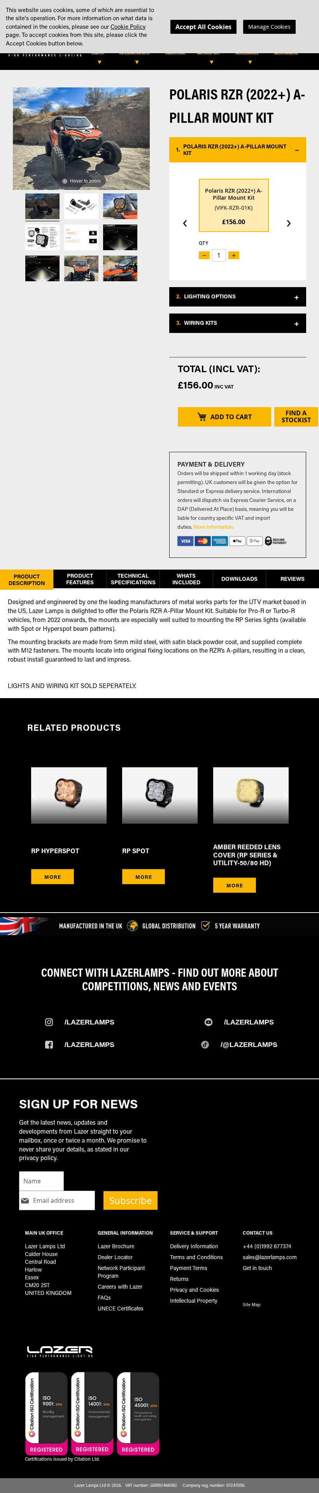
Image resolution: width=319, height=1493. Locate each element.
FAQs (104, 1297)
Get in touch (257, 1268)
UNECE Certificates (121, 1308)
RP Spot (135, 851)
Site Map (251, 1304)
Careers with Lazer (120, 1286)
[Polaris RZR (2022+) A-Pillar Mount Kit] (42, 207)
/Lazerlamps (89, 1022)
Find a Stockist (296, 416)
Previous (35, 791)
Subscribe (130, 1200)
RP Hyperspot (55, 851)
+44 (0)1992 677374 (267, 1246)
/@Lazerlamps (249, 1045)
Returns (179, 1278)
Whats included (186, 579)
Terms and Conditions (196, 1257)
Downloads (239, 578)
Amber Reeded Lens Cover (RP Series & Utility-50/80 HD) (246, 855)
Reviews (292, 578)
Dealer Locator (115, 1257)
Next (284, 791)
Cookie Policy (127, 26)
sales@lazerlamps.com (270, 1257)
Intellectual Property (193, 1300)
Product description (27, 580)
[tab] (160, 55)
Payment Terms (188, 1268)
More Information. (213, 526)
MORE (52, 876)
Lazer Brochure (116, 1246)
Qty (203, 243)
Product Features (80, 579)
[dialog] (159, 26)
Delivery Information (194, 1246)
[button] (238, 150)
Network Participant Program (121, 1271)
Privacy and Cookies (194, 1289)
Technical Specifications (133, 579)
